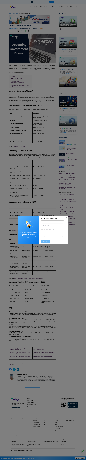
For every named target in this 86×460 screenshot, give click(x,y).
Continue (45, 241)
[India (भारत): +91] (42, 229)
